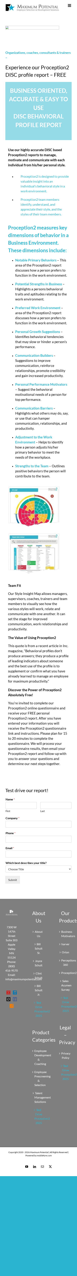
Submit (12, 879)
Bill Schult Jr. (38, 990)
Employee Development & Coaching (38, 1057)
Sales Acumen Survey (65, 985)
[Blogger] (12, 1006)
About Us (39, 934)
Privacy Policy (65, 1055)
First (8, 811)
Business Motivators (65, 934)
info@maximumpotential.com (23, 979)
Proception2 (65, 972)
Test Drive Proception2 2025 (38, 1009)
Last (42, 811)
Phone (10, 833)
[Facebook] (15, 999)
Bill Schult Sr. (38, 948)
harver (65, 944)
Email (10, 848)
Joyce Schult (38, 963)
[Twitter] (8, 999)
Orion (65, 952)
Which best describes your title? (26, 863)
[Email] (42, 1167)
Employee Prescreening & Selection (38, 1078)
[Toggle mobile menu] (70, 5)
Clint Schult (38, 975)
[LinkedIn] (15, 993)
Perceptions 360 (65, 962)
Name (10, 799)
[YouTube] (8, 993)
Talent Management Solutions (38, 1097)
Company (12, 818)
